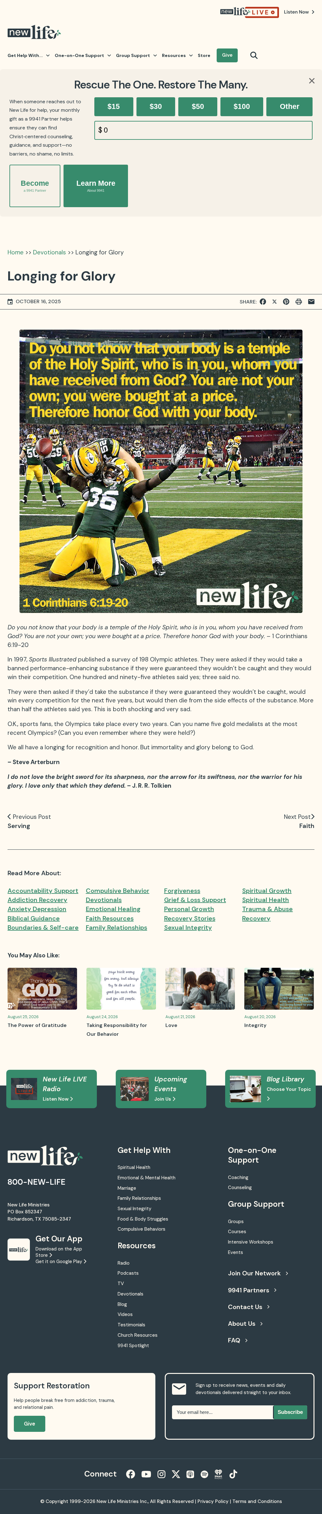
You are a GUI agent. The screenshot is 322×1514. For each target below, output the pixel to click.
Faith (306, 826)
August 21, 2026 (180, 1016)
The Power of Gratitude (37, 1025)
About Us (241, 1323)
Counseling (240, 1187)
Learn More (95, 185)
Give (227, 55)
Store (204, 55)
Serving (19, 826)
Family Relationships (116, 927)
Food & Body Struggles (143, 1219)
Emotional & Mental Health (146, 1178)
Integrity (255, 1025)
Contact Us (245, 1307)
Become (35, 185)
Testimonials (131, 1325)
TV (121, 1283)
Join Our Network (254, 1273)
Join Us (163, 1099)
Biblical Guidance (34, 918)
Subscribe (290, 1412)
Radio (124, 1263)
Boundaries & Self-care (43, 927)
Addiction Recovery (37, 900)
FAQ (234, 1340)
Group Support (133, 55)
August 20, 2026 (260, 1016)
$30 (156, 106)
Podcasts (128, 1273)
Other (289, 106)
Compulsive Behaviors (141, 1229)
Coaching (238, 1177)
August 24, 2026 (102, 1016)
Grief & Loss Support (195, 900)
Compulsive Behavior (117, 891)
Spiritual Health (265, 900)
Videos (125, 1314)
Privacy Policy (213, 1501)
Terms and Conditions (257, 1501)
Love (171, 1025)
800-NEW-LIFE (36, 1182)
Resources (174, 55)
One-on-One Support (79, 55)
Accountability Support (43, 891)
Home (16, 252)
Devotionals (49, 252)
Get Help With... (25, 55)
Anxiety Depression (37, 909)
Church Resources (138, 1335)
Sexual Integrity (188, 927)
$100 (242, 106)
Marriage (127, 1188)
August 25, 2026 (23, 1016)
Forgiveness (182, 891)
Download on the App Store (59, 1252)
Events (235, 1252)
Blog (122, 1304)
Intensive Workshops (250, 1242)
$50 (198, 106)
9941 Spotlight (133, 1345)
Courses (237, 1231)
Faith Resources (110, 918)
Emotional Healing (113, 909)
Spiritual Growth (266, 891)
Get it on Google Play (59, 1261)
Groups (236, 1221)
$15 (114, 106)
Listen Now (56, 1099)
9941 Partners (248, 1290)
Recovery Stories (189, 918)
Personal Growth (189, 909)
